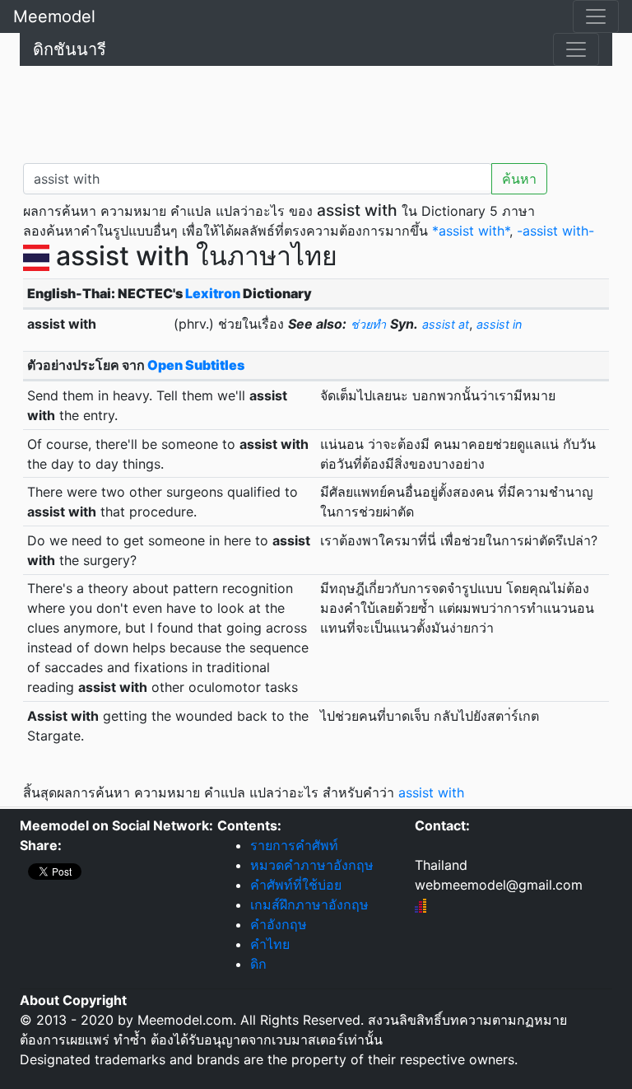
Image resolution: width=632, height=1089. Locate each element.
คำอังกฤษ (278, 924)
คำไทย (270, 944)
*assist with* (470, 230)
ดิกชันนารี (69, 49)
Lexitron (212, 293)
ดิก (258, 964)
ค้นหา (519, 179)
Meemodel (54, 16)
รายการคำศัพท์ (294, 845)
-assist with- (555, 230)
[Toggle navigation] (596, 16)
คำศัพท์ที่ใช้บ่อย (296, 884)
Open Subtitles (195, 365)
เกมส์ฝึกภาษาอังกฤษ (309, 904)
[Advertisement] (316, 111)
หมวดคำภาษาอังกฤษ (312, 865)
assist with (431, 792)
